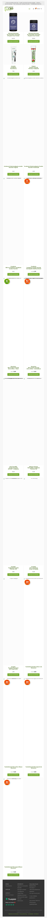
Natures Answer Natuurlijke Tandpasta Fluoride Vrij (34, 468)
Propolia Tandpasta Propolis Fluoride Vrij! (13, 568)
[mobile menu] (29, 9)
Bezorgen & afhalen (21, 889)
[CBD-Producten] (9, 8)
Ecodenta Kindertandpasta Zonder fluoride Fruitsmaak (33, 167)
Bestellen (19, 887)
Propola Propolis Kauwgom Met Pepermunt (13, 668)
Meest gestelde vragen (22, 897)
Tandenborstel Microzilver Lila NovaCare (33, 667)
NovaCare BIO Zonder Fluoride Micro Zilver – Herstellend (34, 367)
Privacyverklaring (23, 914)
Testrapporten (20, 891)
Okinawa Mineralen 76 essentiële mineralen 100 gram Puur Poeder (13, 34)
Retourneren (20, 900)
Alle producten (9, 886)
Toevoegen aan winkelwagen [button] (13, 41)
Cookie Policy (20, 893)
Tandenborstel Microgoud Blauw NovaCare (13, 867)
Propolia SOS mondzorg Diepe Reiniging (33, 568)
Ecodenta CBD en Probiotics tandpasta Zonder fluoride (13, 267)
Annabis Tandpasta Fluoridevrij (13, 67)
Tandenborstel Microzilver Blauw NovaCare (13, 767)
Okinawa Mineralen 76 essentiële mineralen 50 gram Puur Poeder (33, 34)
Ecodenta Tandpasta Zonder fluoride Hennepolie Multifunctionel (33, 267)
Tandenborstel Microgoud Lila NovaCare (33, 767)
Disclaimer (36, 914)
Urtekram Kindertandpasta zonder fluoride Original (13, 167)
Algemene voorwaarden (22, 886)
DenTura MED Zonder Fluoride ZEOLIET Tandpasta (13, 468)
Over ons (19, 899)
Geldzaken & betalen (21, 895)
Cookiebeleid (30, 914)
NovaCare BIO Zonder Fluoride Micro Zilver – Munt (13, 367)
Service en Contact (10, 895)
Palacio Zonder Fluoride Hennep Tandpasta (33, 67)
